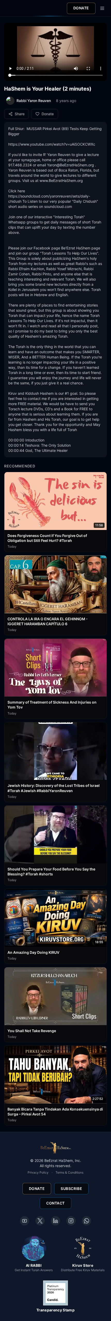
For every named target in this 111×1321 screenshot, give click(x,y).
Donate (81, 8)
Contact (55, 1203)
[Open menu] (102, 8)
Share (20, 114)
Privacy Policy (38, 1172)
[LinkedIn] (55, 1220)
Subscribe (71, 1188)
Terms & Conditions (69, 1172)
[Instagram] (71, 1220)
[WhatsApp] (86, 1220)
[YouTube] (24, 1220)
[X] (40, 1220)
